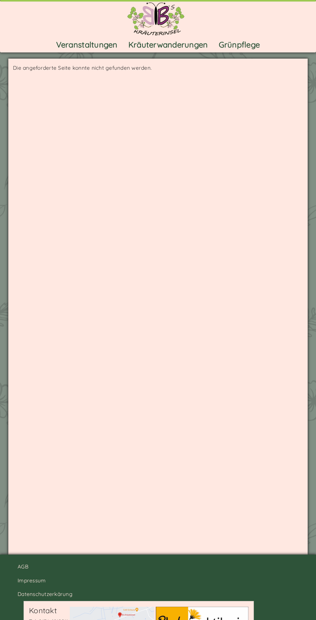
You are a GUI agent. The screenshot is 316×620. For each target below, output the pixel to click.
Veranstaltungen (87, 44)
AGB (23, 566)
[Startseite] (158, 18)
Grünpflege (239, 44)
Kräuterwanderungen (168, 44)
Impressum (32, 580)
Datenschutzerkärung (45, 594)
